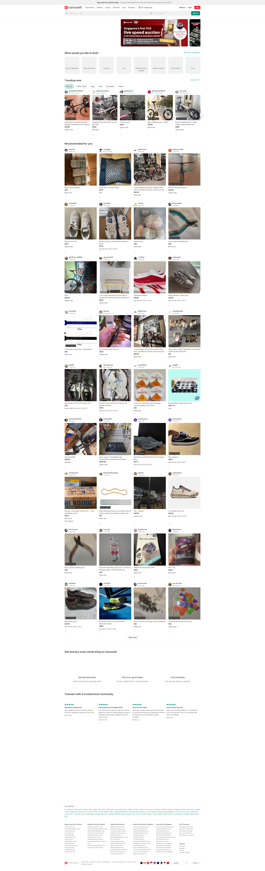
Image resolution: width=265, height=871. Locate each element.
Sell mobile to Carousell (186, 827)
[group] (132, 32)
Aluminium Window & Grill (117, 843)
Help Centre (84, 862)
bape (94, 809)
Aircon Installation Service (140, 847)
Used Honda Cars (70, 831)
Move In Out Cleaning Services (165, 827)
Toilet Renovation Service (117, 833)
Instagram (182, 848)
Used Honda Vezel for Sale (95, 839)
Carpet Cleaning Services (163, 829)
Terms (129, 862)
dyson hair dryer (183, 812)
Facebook (182, 846)
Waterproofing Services (117, 847)
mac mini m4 (136, 814)
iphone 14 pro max (146, 809)
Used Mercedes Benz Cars (72, 829)
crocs (83, 814)
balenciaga (90, 814)
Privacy (134, 862)
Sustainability (106, 862)
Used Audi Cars (69, 833)
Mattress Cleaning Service (164, 833)
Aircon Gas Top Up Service (141, 851)
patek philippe (168, 812)
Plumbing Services (138, 835)
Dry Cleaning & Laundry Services (165, 837)
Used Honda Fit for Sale (94, 837)
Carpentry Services (116, 835)
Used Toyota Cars (70, 827)
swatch (136, 809)
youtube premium (167, 809)
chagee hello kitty (101, 814)
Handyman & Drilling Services (142, 841)
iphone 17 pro (83, 812)
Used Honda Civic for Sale (95, 835)
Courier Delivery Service (163, 849)
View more (132, 637)
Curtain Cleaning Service (163, 835)
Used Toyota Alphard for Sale (95, 831)
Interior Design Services (117, 841)
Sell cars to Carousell (185, 833)
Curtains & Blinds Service (140, 833)
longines (157, 809)
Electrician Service (138, 837)
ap (146, 812)
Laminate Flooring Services (141, 827)
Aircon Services (115, 839)
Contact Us (93, 862)
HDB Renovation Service (117, 827)
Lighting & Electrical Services (118, 849)
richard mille (93, 812)
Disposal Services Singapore (164, 851)
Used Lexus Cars (69, 847)
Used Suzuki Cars (70, 851)
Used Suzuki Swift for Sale (95, 847)
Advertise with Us (121, 862)
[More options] (65, 135)
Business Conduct (86, 864)
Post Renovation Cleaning (163, 847)
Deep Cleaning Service (140, 854)
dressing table (134, 812)
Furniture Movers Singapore (164, 843)
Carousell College (184, 852)
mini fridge (151, 812)
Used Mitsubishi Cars (71, 841)
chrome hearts (103, 812)
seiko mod (101, 809)
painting (159, 812)
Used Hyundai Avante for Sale (96, 845)
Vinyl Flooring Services (117, 854)
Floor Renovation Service (117, 851)
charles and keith (114, 814)
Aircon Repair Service (139, 845)
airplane (177, 809)
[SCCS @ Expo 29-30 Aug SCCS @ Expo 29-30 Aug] (154, 32)
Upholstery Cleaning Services (142, 843)
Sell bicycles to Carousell (186, 835)
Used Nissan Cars (70, 843)
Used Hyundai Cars (70, 837)
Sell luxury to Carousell (185, 831)
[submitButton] (195, 13)
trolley (149, 814)
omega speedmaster (121, 812)
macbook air (179, 814)
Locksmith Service (138, 839)
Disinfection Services (162, 841)
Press (99, 862)
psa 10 (171, 814)
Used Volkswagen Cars (71, 845)
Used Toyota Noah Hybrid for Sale (97, 829)
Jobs (112, 862)
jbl (125, 809)
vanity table (110, 809)
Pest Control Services (162, 839)
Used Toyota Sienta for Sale (95, 833)
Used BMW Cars (69, 835)
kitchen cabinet (189, 814)
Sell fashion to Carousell (186, 829)
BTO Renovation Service (117, 829)
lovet (71, 814)
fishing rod (73, 812)
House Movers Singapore (163, 845)
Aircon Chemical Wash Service (142, 849)
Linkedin (181, 850)
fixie (111, 812)
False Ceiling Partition (116, 845)
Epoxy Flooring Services (140, 829)
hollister (130, 809)
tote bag (77, 814)
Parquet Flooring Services (140, 831)
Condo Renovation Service (118, 831)
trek (90, 809)
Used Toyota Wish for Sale (95, 827)
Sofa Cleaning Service (162, 831)
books (165, 814)
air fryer (85, 809)
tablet (142, 812)
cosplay (197, 809)
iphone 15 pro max (187, 809)
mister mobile (157, 814)
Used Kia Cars (69, 839)
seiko (144, 814)
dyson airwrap (126, 814)
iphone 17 (77, 809)
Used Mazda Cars (70, 849)
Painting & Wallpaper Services (119, 837)
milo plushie (119, 809)
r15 (176, 812)
